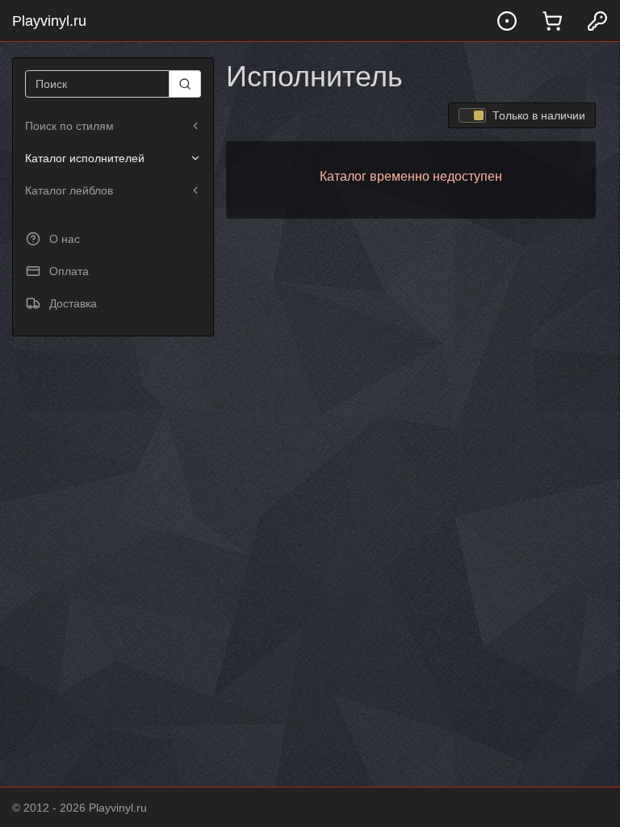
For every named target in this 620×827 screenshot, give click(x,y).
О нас (64, 238)
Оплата (69, 271)
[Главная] (507, 20)
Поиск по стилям (69, 125)
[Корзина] (552, 20)
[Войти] (597, 20)
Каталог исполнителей (85, 158)
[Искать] (185, 84)
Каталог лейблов (69, 190)
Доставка (73, 303)
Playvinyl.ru (49, 21)
